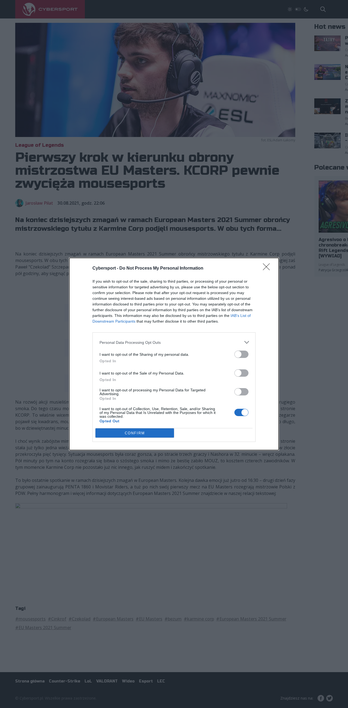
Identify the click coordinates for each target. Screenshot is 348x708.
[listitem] (174, 342)
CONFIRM (135, 433)
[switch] (241, 354)
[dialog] (174, 354)
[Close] (268, 268)
